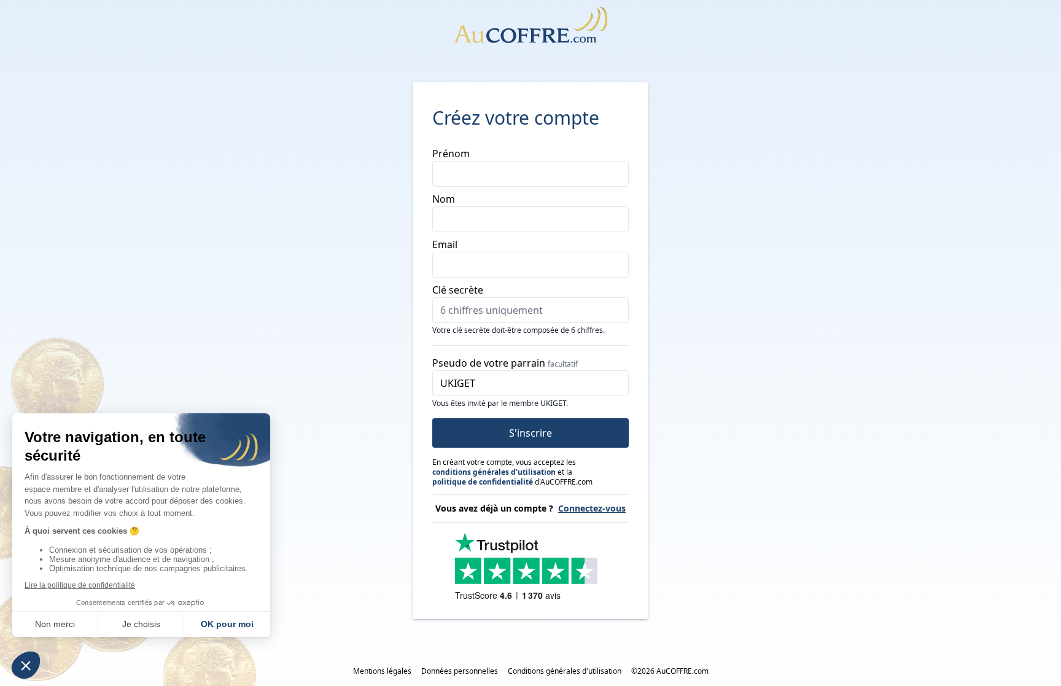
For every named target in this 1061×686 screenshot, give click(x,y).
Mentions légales (382, 671)
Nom (443, 199)
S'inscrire (530, 433)
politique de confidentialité (482, 482)
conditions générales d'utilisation (494, 472)
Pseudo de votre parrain (505, 363)
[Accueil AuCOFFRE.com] (530, 25)
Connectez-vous (592, 508)
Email (444, 244)
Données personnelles (459, 671)
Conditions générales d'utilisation (564, 671)
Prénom (451, 153)
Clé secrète (457, 290)
